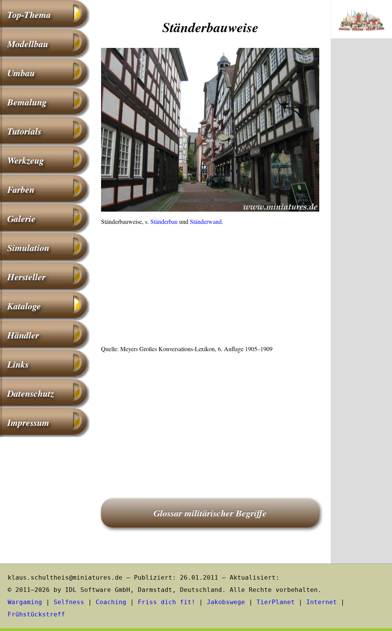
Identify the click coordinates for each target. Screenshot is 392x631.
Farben (20, 189)
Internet (321, 602)
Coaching (111, 602)
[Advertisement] (210, 287)
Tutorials (24, 131)
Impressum (28, 422)
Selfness (69, 602)
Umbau (21, 72)
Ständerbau (164, 221)
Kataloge (24, 305)
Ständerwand (206, 221)
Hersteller (26, 276)
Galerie (21, 218)
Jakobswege (226, 602)
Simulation (28, 247)
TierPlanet (275, 602)
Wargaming (25, 602)
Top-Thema (29, 14)
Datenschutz (30, 393)
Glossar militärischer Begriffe (210, 512)
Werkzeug (25, 160)
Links (18, 364)
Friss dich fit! (166, 602)
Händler (23, 335)
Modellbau (27, 43)
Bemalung (27, 101)
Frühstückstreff (36, 614)
